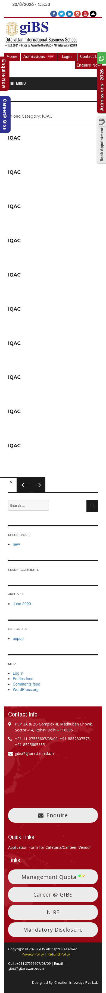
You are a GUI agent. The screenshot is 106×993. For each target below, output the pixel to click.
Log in (18, 673)
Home (12, 57)
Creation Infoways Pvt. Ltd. (76, 982)
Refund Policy (59, 954)
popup (18, 638)
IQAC (14, 138)
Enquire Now (89, 65)
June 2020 (22, 603)
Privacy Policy (33, 954)
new (16, 544)
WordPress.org (26, 689)
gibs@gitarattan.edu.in (26, 968)
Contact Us (89, 57)
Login (66, 57)
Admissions (34, 57)
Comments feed (26, 684)
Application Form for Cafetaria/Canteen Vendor (49, 847)
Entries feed (23, 678)
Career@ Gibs (5, 114)
